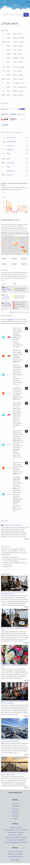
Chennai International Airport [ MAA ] (6, 296)
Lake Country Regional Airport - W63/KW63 (16, 830)
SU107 (8, 83)
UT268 (8, 71)
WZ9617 (8, 46)
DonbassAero (15, 808)
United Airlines (10, 149)
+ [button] (3, 234)
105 (27, 171)
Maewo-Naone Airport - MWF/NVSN (15, 840)
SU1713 (8, 58)
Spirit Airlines (9, 174)
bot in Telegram (10, 319)
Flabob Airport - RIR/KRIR (15, 835)
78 (26, 174)
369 (27, 149)
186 (27, 158)
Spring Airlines (15, 806)
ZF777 (8, 42)
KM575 (15, 330)
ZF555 (8, 79)
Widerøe (16, 818)
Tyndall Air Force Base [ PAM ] (6, 305)
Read (27, 539)
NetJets (8, 166)
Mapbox (27, 254)
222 (27, 153)
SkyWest (8, 158)
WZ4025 (8, 54)
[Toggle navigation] (27, 2)
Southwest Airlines (11, 141)
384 (27, 145)
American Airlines (10, 137)
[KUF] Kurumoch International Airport (13, 525)
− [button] (3, 236)
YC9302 (8, 95)
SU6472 (8, 87)
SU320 (8, 62)
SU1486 (8, 38)
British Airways (15, 816)
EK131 (8, 34)
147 (27, 163)
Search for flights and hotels (15, 856)
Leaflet (3, 254)
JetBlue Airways (10, 163)
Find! (26, 14)
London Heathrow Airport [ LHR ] (6, 289)
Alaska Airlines (15, 811)
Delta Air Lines (10, 145)
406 (27, 137)
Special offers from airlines (16, 851)
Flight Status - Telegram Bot (15, 854)
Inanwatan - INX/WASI (15, 827)
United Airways (15, 803)
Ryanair (8, 153)
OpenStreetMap (13, 254)
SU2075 (8, 50)
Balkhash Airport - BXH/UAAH (15, 832)
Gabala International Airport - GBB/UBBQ (15, 837)
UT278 (8, 91)
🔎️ (2, 23)
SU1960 (15, 367)
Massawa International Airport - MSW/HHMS (15, 842)
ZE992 (14, 432)
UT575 (8, 67)
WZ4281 (8, 75)
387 (27, 141)
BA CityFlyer (15, 813)
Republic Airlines (10, 171)
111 (27, 166)
